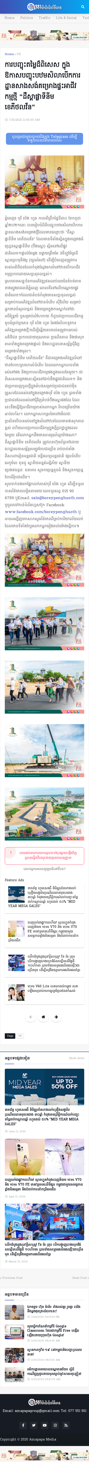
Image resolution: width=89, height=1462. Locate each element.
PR (19, 54)
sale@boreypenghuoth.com (57, 498)
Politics (26, 18)
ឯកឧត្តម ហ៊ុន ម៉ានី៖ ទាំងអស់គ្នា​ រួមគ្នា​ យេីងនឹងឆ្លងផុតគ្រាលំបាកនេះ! (53, 1309)
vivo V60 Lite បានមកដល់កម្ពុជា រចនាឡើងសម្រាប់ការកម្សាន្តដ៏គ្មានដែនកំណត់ (53, 988)
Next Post (79, 1278)
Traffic (44, 18)
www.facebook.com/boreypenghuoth (41, 512)
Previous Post (12, 1278)
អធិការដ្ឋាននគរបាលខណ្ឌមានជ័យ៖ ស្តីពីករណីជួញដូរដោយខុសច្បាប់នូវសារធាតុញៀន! (54, 1371)
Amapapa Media (42, 1439)
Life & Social (66, 18)
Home (10, 18)
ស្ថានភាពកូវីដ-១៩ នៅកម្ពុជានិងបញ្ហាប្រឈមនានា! (54, 1352)
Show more (76, 1058)
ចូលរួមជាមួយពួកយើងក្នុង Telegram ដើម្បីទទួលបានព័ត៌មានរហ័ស (44, 138)
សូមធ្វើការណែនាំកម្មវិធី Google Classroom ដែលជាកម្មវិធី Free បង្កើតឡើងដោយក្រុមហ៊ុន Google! (53, 1331)
